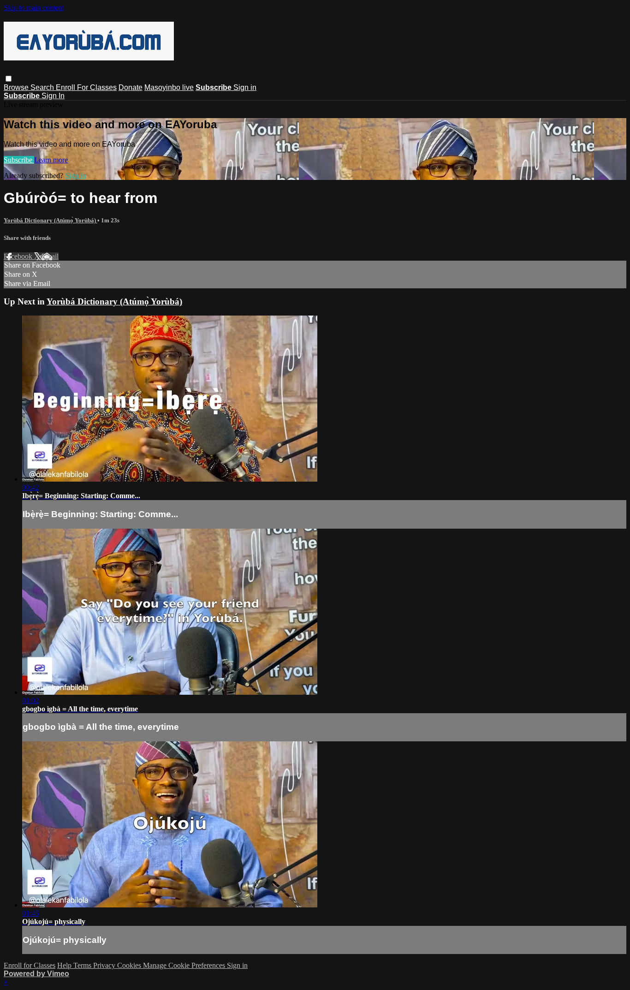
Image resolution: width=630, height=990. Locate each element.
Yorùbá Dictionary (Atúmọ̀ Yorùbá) (50, 220)
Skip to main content (34, 8)
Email (50, 256)
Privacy (105, 965)
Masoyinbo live (169, 87)
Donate (131, 87)
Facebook (19, 256)
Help (65, 965)
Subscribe (19, 160)
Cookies (130, 965)
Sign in (244, 87)
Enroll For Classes (86, 87)
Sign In (53, 96)
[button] (9, 79)
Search (43, 87)
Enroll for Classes (29, 965)
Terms (83, 965)
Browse (17, 87)
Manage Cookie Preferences (185, 965)
